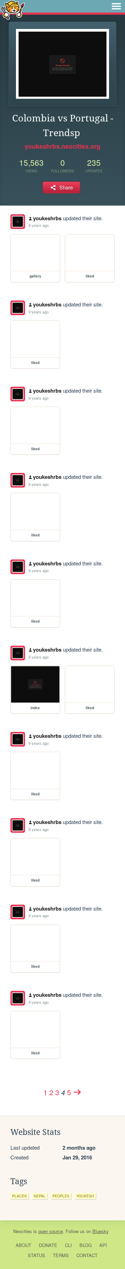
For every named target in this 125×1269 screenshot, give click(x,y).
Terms (61, 1255)
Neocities (22, 1231)
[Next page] (77, 1092)
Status (36, 1255)
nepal (39, 1195)
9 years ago (38, 225)
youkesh (85, 1195)
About (23, 1245)
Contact (87, 1255)
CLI (68, 1245)
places (19, 1195)
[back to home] (12, 9)
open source (50, 1231)
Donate (48, 1245)
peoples (60, 1195)
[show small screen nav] (116, 6)
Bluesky (100, 1231)
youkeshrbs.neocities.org (62, 146)
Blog (86, 1245)
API (103, 1245)
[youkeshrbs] (18, 222)
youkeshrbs (47, 218)
